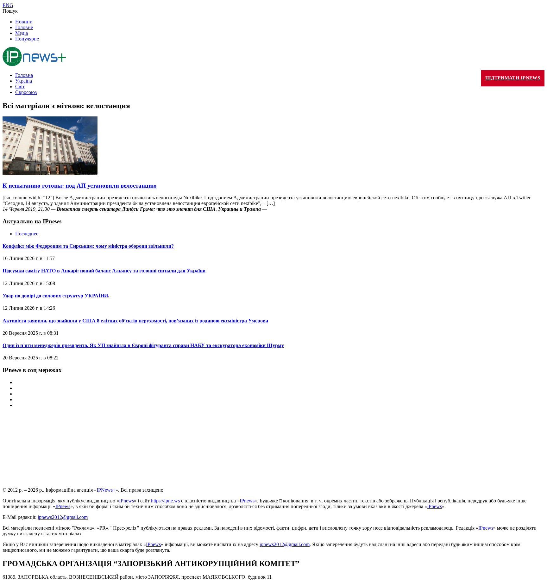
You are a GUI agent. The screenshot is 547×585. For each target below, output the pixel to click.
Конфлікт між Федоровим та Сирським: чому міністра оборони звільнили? (88, 246)
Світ (20, 86)
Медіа (21, 33)
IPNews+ (106, 490)
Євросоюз (26, 92)
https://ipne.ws (165, 500)
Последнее (26, 233)
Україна (23, 81)
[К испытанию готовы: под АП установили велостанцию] (50, 173)
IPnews (126, 500)
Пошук (10, 11)
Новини (24, 21)
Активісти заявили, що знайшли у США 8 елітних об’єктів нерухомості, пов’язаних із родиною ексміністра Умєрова (135, 320)
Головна (24, 75)
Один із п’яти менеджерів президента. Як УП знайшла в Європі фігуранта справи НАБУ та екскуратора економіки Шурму (143, 345)
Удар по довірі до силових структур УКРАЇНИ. (56, 295)
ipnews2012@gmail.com (63, 517)
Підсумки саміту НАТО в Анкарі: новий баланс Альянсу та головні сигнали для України (104, 270)
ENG (8, 5)
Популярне (27, 38)
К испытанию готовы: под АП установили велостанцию (80, 185)
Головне (24, 27)
